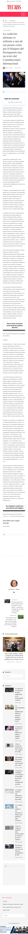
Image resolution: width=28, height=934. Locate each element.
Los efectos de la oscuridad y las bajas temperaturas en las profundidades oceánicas (19, 694)
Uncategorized (7, 30)
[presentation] (4, 651)
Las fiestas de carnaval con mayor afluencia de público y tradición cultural (18, 732)
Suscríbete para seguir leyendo (15, 102)
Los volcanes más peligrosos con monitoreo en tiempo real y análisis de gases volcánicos (18, 812)
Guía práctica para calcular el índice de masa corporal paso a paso (19, 761)
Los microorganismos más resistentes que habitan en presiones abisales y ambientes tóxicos (20, 713)
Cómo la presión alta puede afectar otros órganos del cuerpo (19, 747)
